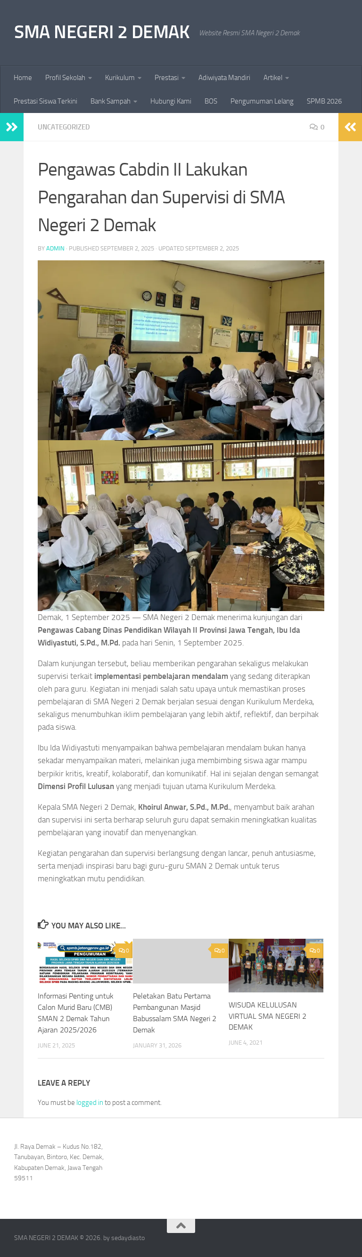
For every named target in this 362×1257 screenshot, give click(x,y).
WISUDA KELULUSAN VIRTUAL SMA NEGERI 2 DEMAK (267, 1016)
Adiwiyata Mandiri (224, 77)
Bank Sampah (110, 101)
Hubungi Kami (170, 101)
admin (55, 248)
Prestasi (167, 77)
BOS (211, 101)
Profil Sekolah (65, 77)
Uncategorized (64, 127)
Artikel (272, 77)
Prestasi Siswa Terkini (45, 101)
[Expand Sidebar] (12, 127)
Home (23, 77)
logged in (89, 1102)
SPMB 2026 (324, 101)
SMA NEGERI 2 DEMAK (101, 32)
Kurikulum (120, 77)
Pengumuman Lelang (262, 101)
